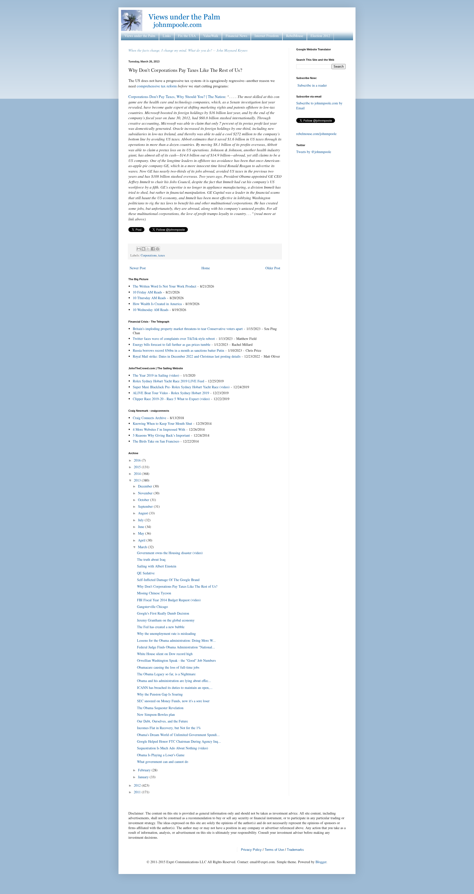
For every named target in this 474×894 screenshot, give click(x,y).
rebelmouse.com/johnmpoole (316, 133)
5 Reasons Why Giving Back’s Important (161, 435)
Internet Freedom (267, 35)
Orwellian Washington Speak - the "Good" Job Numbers (176, 660)
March (143, 546)
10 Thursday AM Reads (149, 297)
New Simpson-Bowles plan (156, 714)
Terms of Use (274, 850)
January (144, 777)
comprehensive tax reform (157, 85)
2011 (138, 792)
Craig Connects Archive (149, 417)
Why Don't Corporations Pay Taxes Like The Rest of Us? (177, 586)
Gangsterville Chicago (152, 606)
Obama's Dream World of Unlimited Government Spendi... (178, 734)
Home (205, 268)
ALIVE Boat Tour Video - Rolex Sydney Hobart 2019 (171, 392)
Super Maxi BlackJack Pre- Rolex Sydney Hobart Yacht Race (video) (181, 387)
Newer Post (138, 268)
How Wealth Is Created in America (157, 303)
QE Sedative (146, 573)
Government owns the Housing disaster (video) (170, 552)
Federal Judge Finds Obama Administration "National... (176, 647)
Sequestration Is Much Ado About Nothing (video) (172, 748)
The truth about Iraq (151, 559)
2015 (138, 467)
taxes (161, 255)
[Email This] (138, 248)
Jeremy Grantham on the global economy (166, 620)
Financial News (236, 35)
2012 (138, 785)
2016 (138, 460)
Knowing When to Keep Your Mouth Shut (162, 423)
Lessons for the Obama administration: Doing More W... (176, 640)
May (141, 533)
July (141, 520)
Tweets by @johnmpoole (313, 151)
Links (167, 35)
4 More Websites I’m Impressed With (159, 429)
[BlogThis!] (143, 248)
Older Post (272, 268)
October (144, 499)
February (145, 770)
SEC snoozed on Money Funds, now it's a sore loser (173, 701)
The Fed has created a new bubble (160, 626)
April (142, 540)
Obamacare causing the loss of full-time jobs (168, 667)
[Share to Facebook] (152, 248)
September (146, 506)
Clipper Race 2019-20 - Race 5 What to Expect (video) (171, 398)
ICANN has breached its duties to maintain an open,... (175, 687)
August (143, 513)
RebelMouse (294, 35)
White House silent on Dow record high (165, 653)
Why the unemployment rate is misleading (166, 633)
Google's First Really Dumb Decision (163, 613)
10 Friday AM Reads (147, 292)
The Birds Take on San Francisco (156, 441)
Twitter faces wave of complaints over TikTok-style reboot (174, 338)
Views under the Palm (139, 35)
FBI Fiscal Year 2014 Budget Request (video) (169, 600)
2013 (138, 480)
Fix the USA (187, 35)
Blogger (321, 861)
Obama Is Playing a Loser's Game (160, 755)
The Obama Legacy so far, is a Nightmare (166, 674)
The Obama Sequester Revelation (160, 707)
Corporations (149, 255)
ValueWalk (210, 35)
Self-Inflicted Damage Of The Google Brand (168, 579)
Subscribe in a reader (312, 85)
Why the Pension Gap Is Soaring (160, 694)
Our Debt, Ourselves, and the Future (162, 721)
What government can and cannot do (162, 761)
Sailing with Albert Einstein (156, 566)
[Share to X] (148, 248)
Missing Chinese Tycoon (154, 593)
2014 (138, 473)
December (145, 486)
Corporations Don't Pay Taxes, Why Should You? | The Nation (176, 96)
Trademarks (295, 850)
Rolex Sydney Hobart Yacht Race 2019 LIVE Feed (168, 381)
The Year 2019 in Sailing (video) (156, 375)
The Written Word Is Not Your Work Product (164, 286)
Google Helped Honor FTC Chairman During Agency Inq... (179, 741)
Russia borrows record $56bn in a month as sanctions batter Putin (178, 350)
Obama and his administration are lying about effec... (174, 680)
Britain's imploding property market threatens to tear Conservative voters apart (188, 328)
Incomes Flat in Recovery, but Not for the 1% (169, 727)
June (141, 526)
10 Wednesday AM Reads (150, 309)
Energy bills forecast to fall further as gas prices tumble (171, 344)
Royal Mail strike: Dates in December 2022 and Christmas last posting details (186, 356)
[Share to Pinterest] (157, 248)
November (146, 493)
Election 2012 (320, 35)
